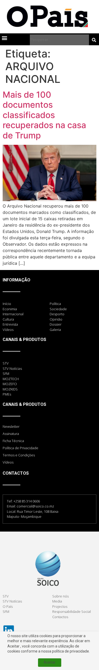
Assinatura (11, 433)
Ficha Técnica (13, 440)
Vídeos (8, 462)
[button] (4, 37)
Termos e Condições (19, 455)
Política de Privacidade (20, 448)
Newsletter (11, 426)
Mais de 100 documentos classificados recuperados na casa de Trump (44, 115)
